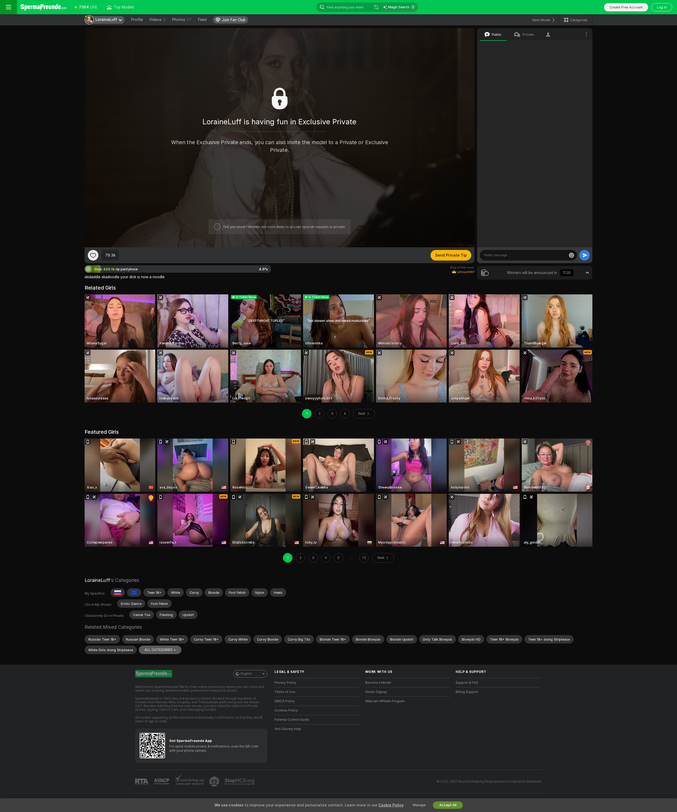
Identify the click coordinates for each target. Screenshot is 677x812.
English (246, 674)
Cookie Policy (390, 805)
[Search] (376, 7)
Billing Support (467, 692)
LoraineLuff (97, 580)
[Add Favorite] (93, 255)
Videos (157, 19)
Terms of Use (285, 692)
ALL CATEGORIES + (160, 650)
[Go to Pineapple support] (214, 782)
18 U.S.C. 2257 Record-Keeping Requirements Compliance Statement (489, 781)
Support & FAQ (467, 683)
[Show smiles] (571, 255)
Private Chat (570, 46)
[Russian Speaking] (118, 592)
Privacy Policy (285, 683)
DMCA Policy (285, 701)
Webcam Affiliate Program (385, 701)
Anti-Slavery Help (288, 729)
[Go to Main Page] (43, 7)
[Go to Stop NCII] (240, 781)
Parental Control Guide (292, 720)
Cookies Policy (286, 710)
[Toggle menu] (8, 7)
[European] (134, 592)
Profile (137, 19)
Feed (202, 19)
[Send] (584, 255)
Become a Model (378, 683)
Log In (662, 7)
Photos (181, 19)
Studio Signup (376, 692)
